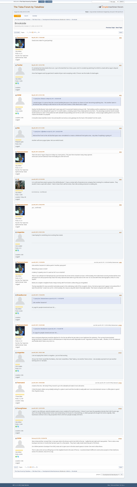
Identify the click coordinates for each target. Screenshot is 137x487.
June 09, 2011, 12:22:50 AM (38, 325)
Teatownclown (22, 38)
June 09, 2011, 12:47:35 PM (38, 408)
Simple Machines (25, 485)
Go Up (16, 467)
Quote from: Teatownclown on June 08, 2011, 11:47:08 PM (49, 298)
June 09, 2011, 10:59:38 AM (38, 382)
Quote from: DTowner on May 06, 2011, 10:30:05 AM (47, 98)
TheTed (19, 65)
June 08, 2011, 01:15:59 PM (38, 179)
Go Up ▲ (122, 485)
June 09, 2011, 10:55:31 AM (38, 352)
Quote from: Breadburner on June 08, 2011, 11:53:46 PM (48, 329)
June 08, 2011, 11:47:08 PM (38, 262)
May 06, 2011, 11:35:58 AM (38, 37)
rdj (18, 179)
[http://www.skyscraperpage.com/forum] (16, 115)
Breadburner (22, 295)
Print (120, 32)
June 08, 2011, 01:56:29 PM (38, 204)
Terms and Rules (115, 485)
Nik (18, 128)
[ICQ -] (16, 83)
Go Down (17, 32)
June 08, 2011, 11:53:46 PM (38, 295)
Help (109, 485)
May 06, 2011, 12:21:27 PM (38, 65)
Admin (68, 19)
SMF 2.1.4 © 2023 (17, 485)
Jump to (98, 474)
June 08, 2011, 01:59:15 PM (38, 232)
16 (38, 32)
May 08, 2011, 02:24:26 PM (38, 151)
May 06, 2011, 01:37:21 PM (38, 95)
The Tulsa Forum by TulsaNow (29, 7)
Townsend (21, 383)
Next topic (119, 27)
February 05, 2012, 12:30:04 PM (39, 438)
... (28, 32)
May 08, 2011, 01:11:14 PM (38, 128)
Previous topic (110, 27)
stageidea (20, 232)
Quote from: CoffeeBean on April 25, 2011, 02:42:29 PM (48, 131)
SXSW (19, 95)
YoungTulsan (22, 408)
